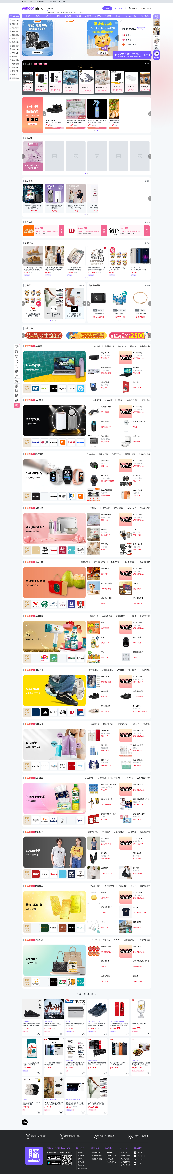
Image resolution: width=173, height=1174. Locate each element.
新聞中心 (141, 1152)
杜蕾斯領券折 (145, 616)
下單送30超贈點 (144, 940)
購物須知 (81, 1165)
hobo (70, 12)
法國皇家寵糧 (145, 562)
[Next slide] (40, 1009)
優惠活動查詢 (97, 1159)
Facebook (141, 1156)
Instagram (141, 1159)
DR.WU (136, 724)
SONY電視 (109, 400)
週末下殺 (98, 16)
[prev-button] (23, 335)
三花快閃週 (132, 832)
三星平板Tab (116, 454)
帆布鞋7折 (146, 670)
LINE (140, 1163)
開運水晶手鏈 (93, 832)
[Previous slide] (23, 1009)
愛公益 (118, 16)
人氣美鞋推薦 (119, 832)
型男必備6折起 (94, 886)
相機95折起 (103, 454)
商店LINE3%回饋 (62, 12)
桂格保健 (133, 616)
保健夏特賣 (94, 616)
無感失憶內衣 (145, 832)
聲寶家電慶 (146, 400)
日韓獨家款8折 (107, 670)
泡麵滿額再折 (129, 940)
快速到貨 (58, 16)
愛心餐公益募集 (99, 562)
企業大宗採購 (111, 1155)
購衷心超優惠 (97, 1155)
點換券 (28, 16)
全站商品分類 (125, 1165)
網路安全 (81, 1155)
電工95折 (106, 508)
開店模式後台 (125, 1159)
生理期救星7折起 (143, 778)
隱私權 (80, 1159)
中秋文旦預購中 (115, 562)
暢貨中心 (48, 16)
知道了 (146, 55)
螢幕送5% (122, 346)
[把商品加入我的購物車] (39, 1034)
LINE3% (94, 940)
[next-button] (149, 335)
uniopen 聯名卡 (133, 16)
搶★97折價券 (116, 778)
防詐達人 (133, 346)
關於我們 (81, 1152)
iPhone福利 (90, 454)
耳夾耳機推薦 (130, 454)
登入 (120, 8)
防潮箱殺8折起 (144, 454)
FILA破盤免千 (133, 670)
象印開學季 (97, 400)
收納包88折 (131, 508)
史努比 (76, 12)
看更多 (156, 48)
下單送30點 (106, 940)
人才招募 (110, 1159)
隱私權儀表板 (82, 1168)
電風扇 (120, 400)
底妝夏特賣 (95, 724)
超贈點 (146, 16)
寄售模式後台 (125, 1155)
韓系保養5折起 (108, 724)
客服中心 (110, 1152)
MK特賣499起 (109, 886)
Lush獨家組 (129, 778)
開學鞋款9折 (93, 670)
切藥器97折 (94, 508)
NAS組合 (97, 346)
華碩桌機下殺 (109, 346)
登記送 (38, 16)
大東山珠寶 (123, 886)
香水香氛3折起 (123, 724)
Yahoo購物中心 (32, 8)
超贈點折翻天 (97, 1152)
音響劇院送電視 (132, 400)
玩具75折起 (102, 778)
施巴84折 (146, 724)
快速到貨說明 (125, 1162)
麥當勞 (82, 12)
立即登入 (141, 29)
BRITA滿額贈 (118, 508)
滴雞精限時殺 (121, 616)
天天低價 (68, 16)
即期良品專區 (85, 562)
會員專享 (108, 16)
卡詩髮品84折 (88, 778)
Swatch (133, 886)
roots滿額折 (106, 832)
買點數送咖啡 (145, 886)
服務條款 (81, 1162)
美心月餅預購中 (130, 562)
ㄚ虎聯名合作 (111, 1162)
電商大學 (124, 1152)
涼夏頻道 (78, 16)
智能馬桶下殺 (145, 508)
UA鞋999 (120, 670)
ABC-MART (51, 12)
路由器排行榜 (145, 346)
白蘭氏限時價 (107, 616)
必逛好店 (88, 16)
